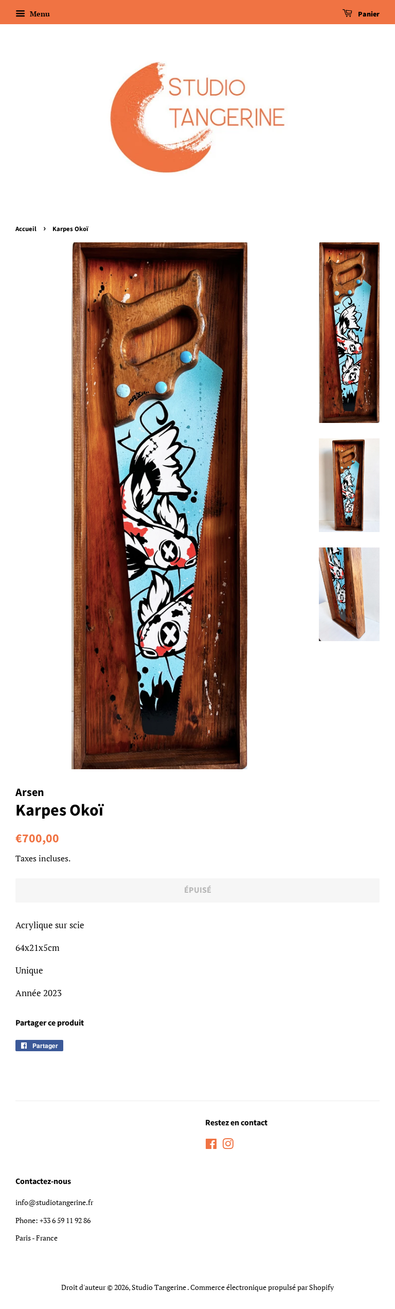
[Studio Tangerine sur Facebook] (211, 1146)
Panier (368, 14)
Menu (39, 14)
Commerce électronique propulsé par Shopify (262, 1287)
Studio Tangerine (159, 1287)
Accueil (26, 229)
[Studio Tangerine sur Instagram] (228, 1146)
